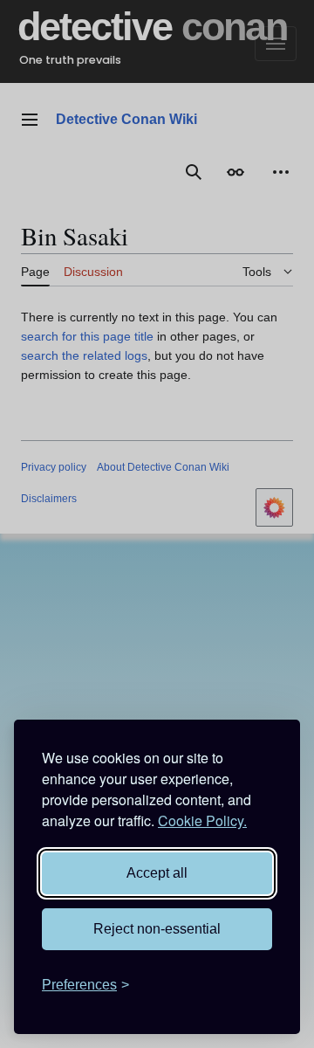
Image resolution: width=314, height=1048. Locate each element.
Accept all (157, 872)
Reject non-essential (157, 928)
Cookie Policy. (202, 820)
